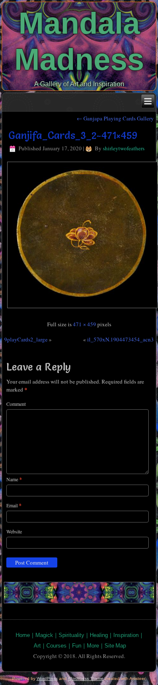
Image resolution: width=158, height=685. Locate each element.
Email (13, 505)
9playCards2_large (26, 339)
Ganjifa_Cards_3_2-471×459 (72, 135)
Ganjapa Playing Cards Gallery (115, 118)
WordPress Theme (86, 678)
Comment (16, 403)
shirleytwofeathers (124, 148)
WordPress (47, 678)
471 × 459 (84, 324)
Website (14, 531)
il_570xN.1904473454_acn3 (120, 339)
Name (14, 479)
